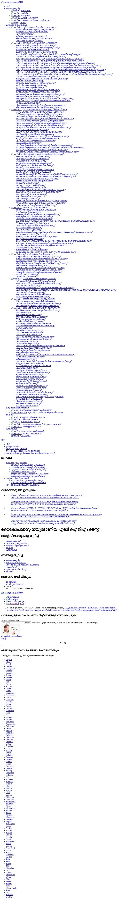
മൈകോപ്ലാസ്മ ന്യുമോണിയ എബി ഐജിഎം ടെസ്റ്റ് (30, 453)
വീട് (7, 444)
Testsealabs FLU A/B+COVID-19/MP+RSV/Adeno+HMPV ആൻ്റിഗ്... (40, 510)
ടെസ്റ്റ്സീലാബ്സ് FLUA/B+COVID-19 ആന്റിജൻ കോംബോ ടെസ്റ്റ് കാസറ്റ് (43, 504)
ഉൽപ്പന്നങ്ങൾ (12, 446)
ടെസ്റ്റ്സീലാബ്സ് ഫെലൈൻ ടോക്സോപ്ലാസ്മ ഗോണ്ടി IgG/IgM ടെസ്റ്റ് (43, 523)
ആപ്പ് (3, 638)
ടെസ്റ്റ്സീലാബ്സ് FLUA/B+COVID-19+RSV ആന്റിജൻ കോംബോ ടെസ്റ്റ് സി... (45, 497)
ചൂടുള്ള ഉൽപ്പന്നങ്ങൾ (76, 608)
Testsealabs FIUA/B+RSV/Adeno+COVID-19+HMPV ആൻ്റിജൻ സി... (40, 517)
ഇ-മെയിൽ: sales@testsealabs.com (14, 583)
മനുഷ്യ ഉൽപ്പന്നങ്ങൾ (16, 449)
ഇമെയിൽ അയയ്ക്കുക (11, 636)
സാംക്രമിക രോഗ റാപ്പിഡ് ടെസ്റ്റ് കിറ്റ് (23, 451)
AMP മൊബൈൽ (107, 608)
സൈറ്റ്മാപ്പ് (93, 608)
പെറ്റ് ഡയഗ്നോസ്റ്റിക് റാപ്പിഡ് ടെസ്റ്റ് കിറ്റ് (98, 610)
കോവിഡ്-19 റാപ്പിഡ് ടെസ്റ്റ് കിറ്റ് (65, 610)
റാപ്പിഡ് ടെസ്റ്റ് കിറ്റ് (15, 610)
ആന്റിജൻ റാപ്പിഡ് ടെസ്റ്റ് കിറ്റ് (37, 610)
